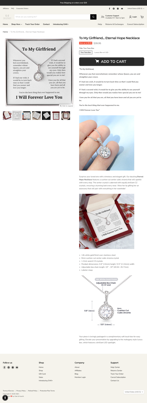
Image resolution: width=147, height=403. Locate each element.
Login (134, 17)
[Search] (93, 17)
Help (100, 24)
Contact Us (115, 380)
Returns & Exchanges (114, 24)
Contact (46, 24)
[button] (5, 398)
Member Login (80, 377)
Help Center (115, 367)
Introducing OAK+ (61, 24)
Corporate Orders (22, 8)
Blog (76, 374)
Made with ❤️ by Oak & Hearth (13, 396)
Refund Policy (32, 391)
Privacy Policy (21, 391)
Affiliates (6, 8)
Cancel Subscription (135, 24)
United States (134, 8)
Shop (41, 370)
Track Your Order (32, 24)
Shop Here (16, 24)
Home (5, 24)
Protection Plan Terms (47, 391)
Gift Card (42, 374)
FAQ (12, 8)
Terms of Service (8, 391)
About (77, 367)
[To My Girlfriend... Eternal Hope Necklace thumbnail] (7, 115)
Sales (41, 377)
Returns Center (116, 370)
